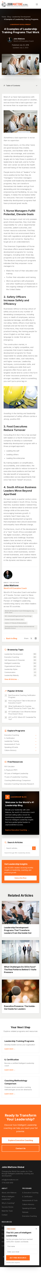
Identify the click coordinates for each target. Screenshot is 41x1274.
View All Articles (11, 679)
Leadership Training (20, 741)
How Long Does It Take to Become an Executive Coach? (22, 702)
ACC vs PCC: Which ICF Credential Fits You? (22, 718)
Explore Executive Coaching (17, 830)
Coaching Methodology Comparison (17, 780)
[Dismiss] (36, 1228)
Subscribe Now (20, 878)
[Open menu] (36, 4)
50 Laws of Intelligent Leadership (16, 773)
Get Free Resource (18, 1258)
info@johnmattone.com (10, 1180)
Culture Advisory (20, 750)
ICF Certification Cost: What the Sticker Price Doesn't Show (22, 713)
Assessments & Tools (20, 744)
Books (4, 1234)
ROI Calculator (9, 766)
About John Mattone (9, 1193)
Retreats (25, 1212)
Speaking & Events (20, 747)
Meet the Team (7, 1211)
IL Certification (20, 738)
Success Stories (7, 1207)
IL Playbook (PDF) (10, 770)
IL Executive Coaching (30, 1193)
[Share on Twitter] (31, 638)
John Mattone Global (13, 1167)
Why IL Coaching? (8, 1203)
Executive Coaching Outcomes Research (19, 784)
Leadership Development (21, 17)
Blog (9, 17)
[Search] (34, 848)
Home (4, 17)
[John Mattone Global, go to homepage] (15, 4)
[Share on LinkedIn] (35, 638)
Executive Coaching (20, 735)
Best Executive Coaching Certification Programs (22, 696)
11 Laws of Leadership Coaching (15, 777)
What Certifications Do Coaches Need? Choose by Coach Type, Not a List (22, 707)
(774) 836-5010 (7, 1183)
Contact (4, 1215)
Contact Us (20, 1148)
